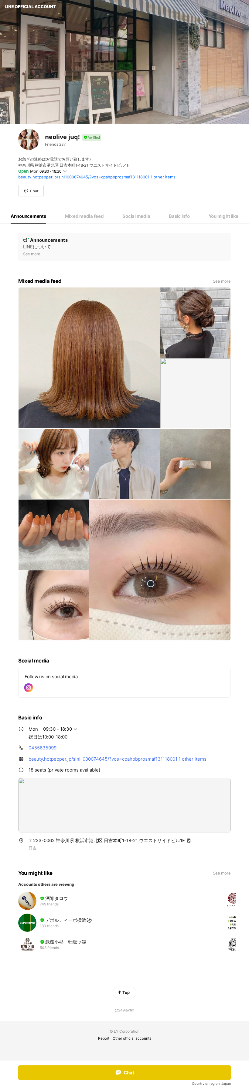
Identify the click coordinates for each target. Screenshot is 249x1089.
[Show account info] (91, 137)
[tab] (28, 216)
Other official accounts (132, 1038)
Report (103, 1038)
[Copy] (188, 841)
